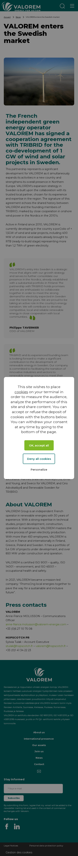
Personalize (39, 469)
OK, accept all (39, 445)
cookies (21, 392)
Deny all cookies (39, 459)
